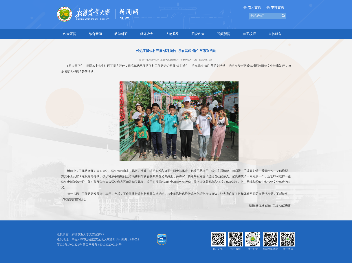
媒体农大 (146, 34)
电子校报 (249, 34)
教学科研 (121, 34)
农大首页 (254, 7)
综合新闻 (95, 34)
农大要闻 (69, 34)
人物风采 (172, 34)
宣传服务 (275, 34)
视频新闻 (223, 34)
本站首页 (277, 7)
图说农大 (198, 34)
